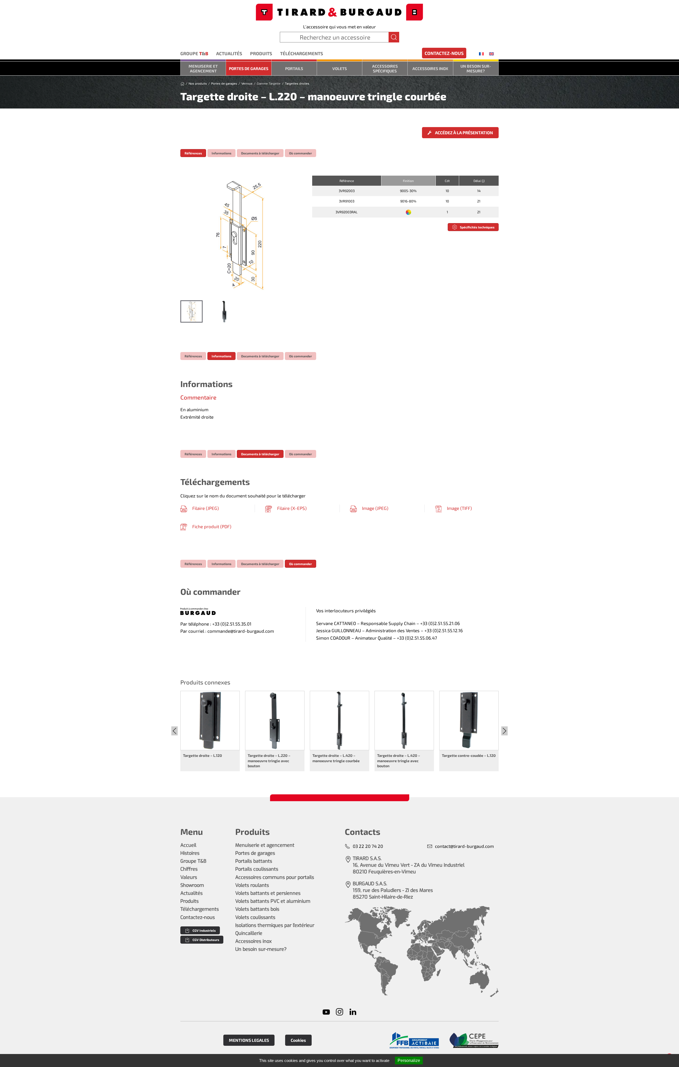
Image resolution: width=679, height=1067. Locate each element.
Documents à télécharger (260, 153)
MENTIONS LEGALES (249, 1040)
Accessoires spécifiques (385, 68)
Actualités (229, 53)
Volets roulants (252, 885)
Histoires (189, 853)
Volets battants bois (257, 909)
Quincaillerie (248, 933)
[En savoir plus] (414, 1040)
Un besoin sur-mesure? (475, 68)
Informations (221, 153)
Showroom (192, 885)
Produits (261, 53)
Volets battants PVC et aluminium (272, 901)
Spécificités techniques (477, 227)
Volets (339, 68)
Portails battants (253, 861)
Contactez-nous (444, 53)
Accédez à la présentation (463, 132)
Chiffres (189, 869)
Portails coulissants (256, 869)
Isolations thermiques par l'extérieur (274, 925)
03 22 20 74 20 (368, 846)
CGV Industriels (204, 930)
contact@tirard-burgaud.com (464, 846)
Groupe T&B (193, 861)
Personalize (409, 1060)
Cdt (447, 181)
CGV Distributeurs (206, 940)
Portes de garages (248, 68)
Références (193, 153)
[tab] (191, 311)
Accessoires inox (430, 68)
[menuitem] (481, 53)
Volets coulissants (255, 917)
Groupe (194, 53)
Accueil (188, 845)
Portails (294, 68)
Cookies (298, 1040)
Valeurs (188, 877)
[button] (240, 235)
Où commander (300, 153)
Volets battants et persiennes (268, 893)
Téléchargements (301, 53)
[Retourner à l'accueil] (339, 11)
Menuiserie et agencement (203, 68)
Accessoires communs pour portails (274, 877)
